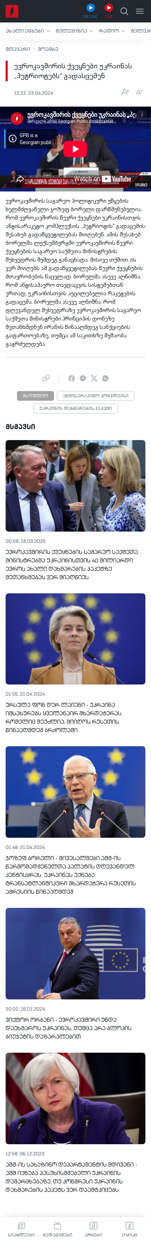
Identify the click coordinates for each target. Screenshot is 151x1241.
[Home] (12, 11)
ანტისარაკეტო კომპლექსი (96, 396)
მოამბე (48, 49)
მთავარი (18, 49)
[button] (28, 31)
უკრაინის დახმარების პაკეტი (75, 409)
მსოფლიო (35, 396)
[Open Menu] (139, 11)
